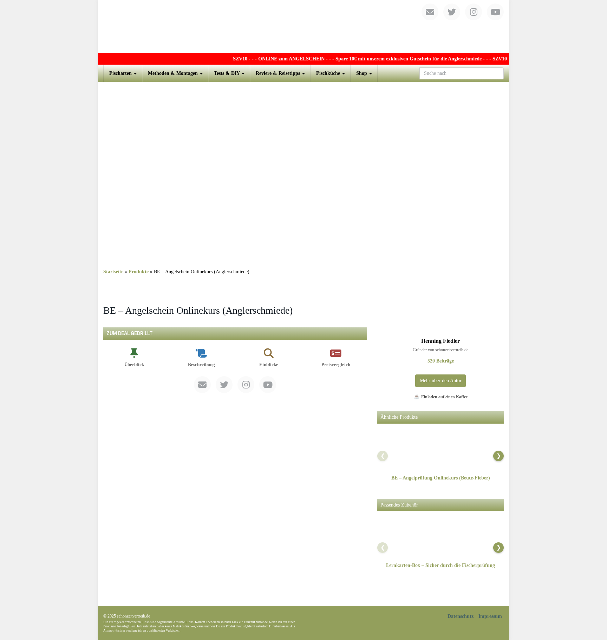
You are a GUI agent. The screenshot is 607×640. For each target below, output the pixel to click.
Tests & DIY (227, 73)
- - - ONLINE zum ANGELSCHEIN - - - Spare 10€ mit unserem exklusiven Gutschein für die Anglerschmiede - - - (361, 58)
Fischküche (328, 73)
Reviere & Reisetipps (278, 73)
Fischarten (121, 73)
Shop (362, 73)
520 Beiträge (440, 361)
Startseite (113, 271)
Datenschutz (461, 616)
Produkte (139, 271)
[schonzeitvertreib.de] (303, 26)
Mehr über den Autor (441, 380)
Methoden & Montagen (173, 73)
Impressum (490, 616)
